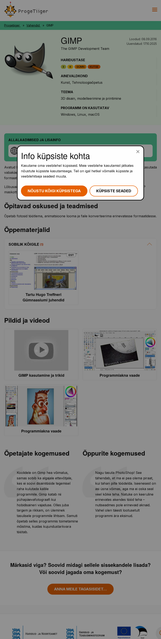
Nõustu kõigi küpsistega (54, 191)
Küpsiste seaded (113, 191)
